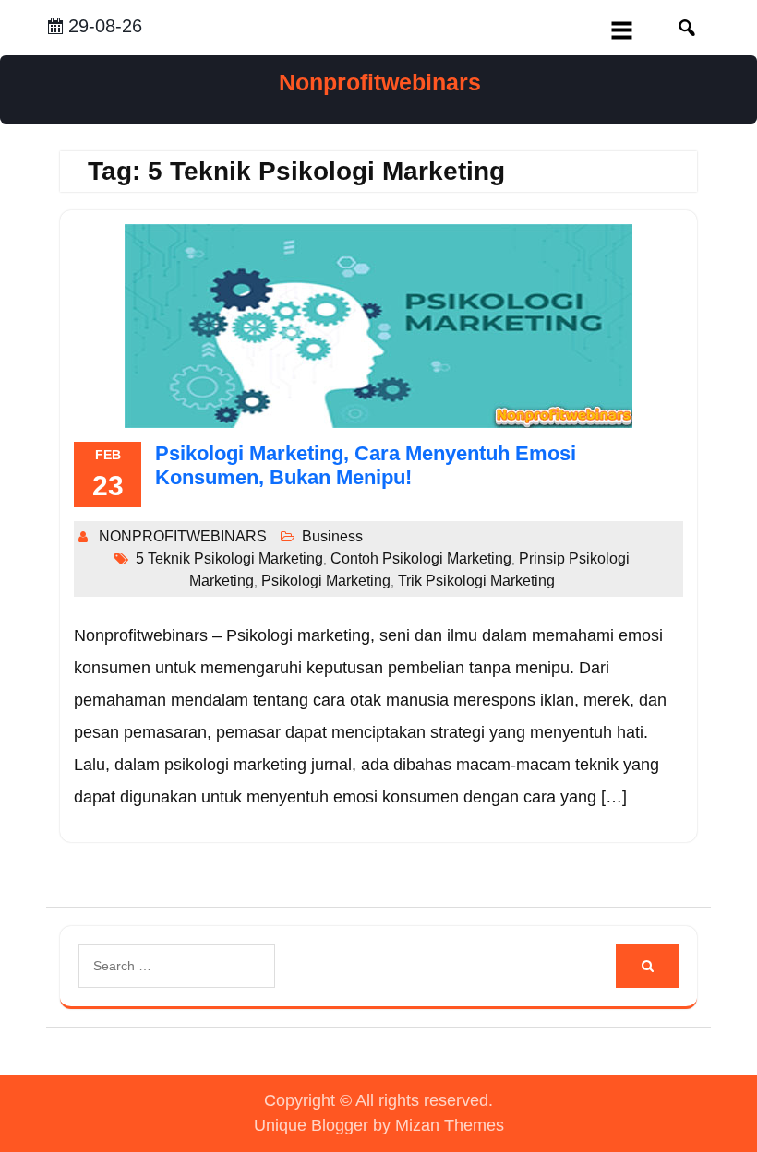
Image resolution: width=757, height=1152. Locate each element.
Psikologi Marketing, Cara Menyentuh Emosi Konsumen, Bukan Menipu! (365, 465)
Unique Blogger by (379, 1125)
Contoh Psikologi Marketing (420, 558)
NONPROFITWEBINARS (183, 536)
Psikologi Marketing (326, 580)
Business (332, 536)
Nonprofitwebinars (380, 82)
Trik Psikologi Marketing (476, 580)
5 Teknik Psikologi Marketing (229, 558)
